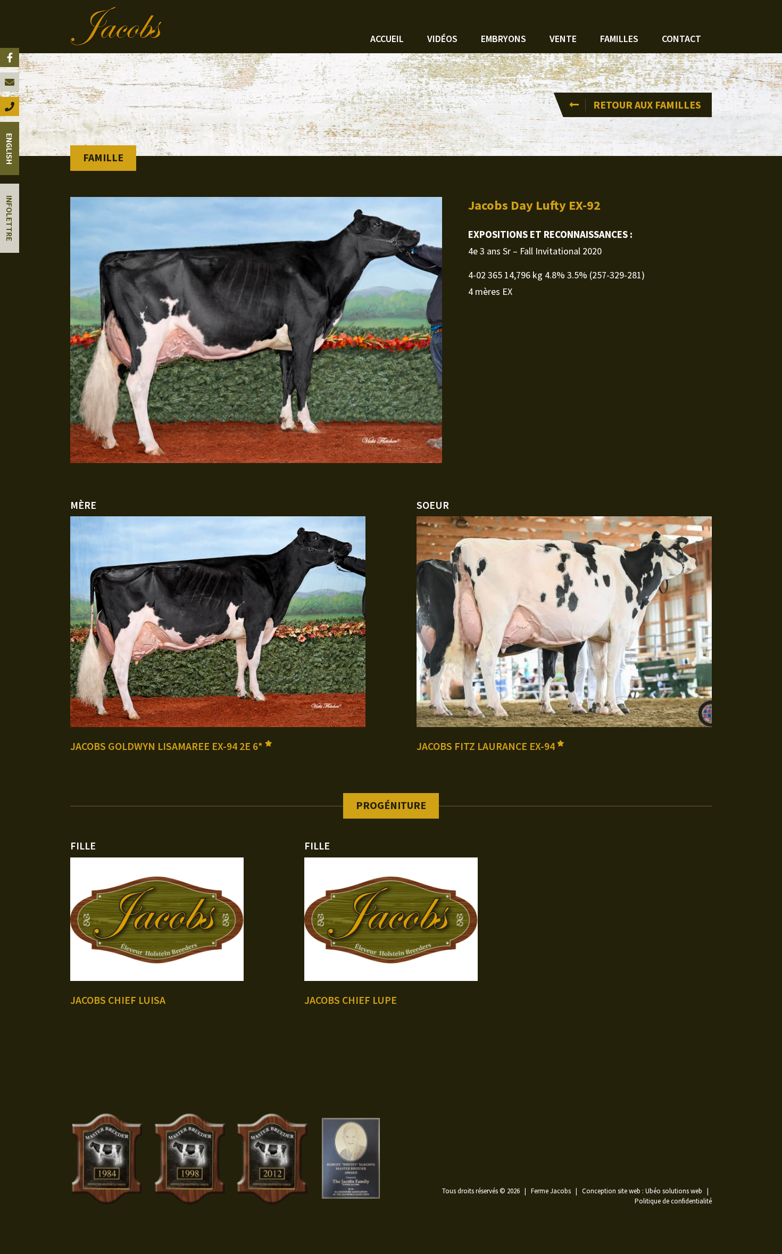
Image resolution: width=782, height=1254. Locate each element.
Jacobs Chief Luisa (117, 1000)
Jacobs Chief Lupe (350, 1000)
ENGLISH (9, 148)
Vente (563, 38)
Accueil (387, 38)
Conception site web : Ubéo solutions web (642, 1190)
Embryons (503, 38)
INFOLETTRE (9, 218)
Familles (619, 38)
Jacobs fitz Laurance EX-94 (487, 746)
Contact (681, 38)
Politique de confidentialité (673, 1201)
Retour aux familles (647, 104)
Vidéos (442, 38)
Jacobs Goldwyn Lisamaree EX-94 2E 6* (167, 746)
